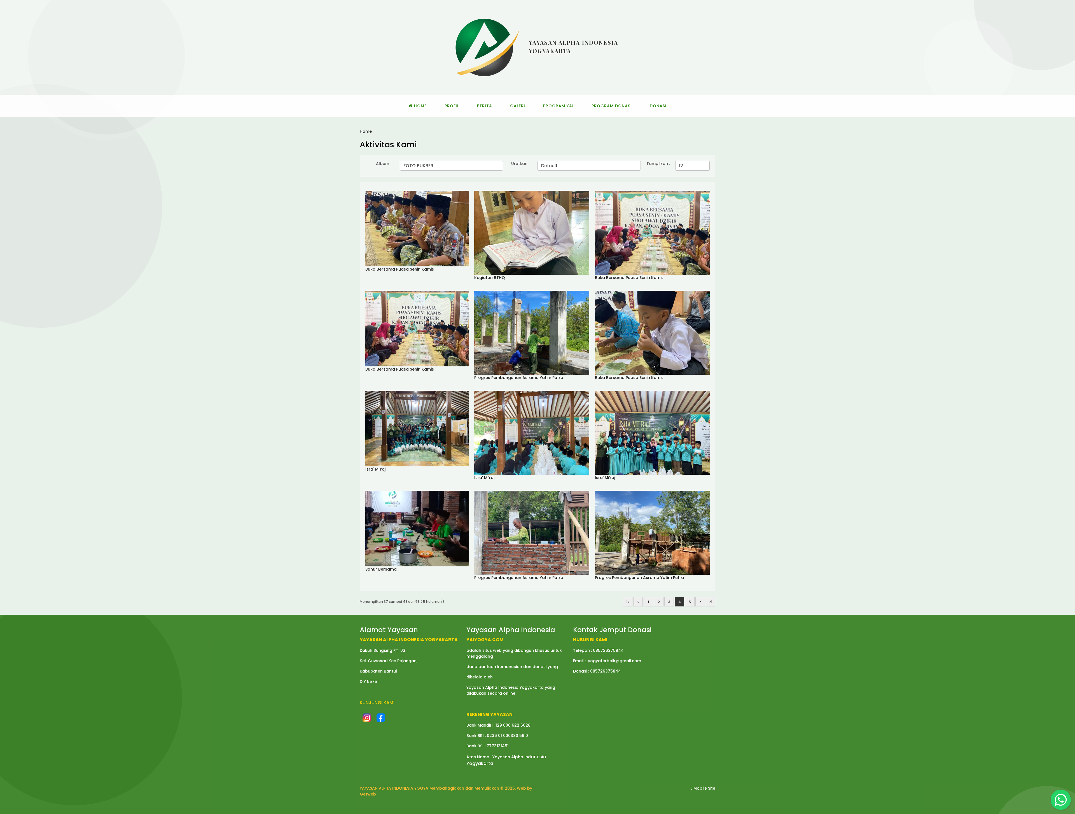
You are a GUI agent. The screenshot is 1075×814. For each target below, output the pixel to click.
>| (710, 601)
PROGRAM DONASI (612, 106)
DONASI (658, 106)
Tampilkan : (658, 163)
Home (366, 131)
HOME (420, 106)
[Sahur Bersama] (417, 528)
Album (382, 163)
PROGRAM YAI (558, 106)
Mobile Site (703, 788)
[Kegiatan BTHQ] (531, 232)
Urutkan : (520, 163)
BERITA (484, 106)
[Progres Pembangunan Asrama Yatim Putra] (531, 332)
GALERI (517, 106)
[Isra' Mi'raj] (417, 428)
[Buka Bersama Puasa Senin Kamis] (417, 228)
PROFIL (452, 106)
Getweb (368, 794)
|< (627, 601)
